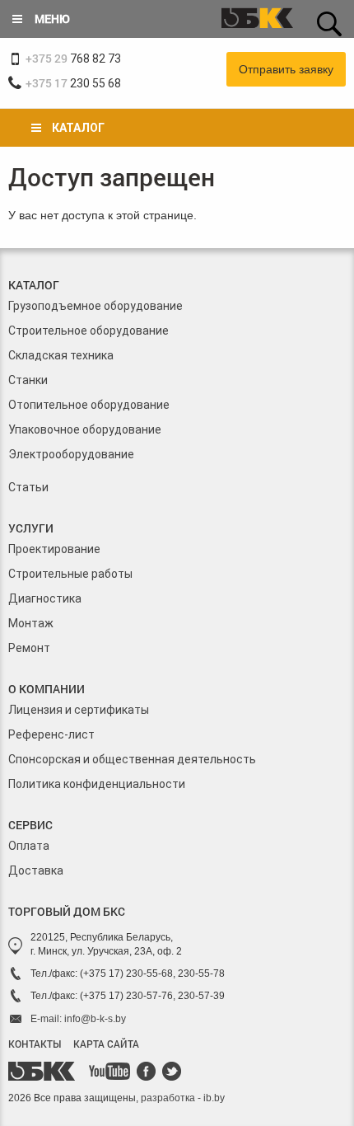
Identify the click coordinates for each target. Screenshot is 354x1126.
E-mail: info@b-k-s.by (78, 1019)
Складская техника (61, 355)
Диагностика (45, 598)
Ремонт (29, 647)
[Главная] (257, 19)
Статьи (28, 487)
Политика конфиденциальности (96, 784)
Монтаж (31, 623)
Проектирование (54, 549)
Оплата (28, 845)
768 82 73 (73, 58)
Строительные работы (70, 573)
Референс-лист (51, 734)
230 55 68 (73, 83)
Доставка (35, 870)
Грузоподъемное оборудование (95, 305)
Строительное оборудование (88, 330)
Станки (28, 380)
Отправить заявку (286, 69)
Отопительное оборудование (89, 404)
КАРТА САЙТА (106, 1043)
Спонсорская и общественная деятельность (132, 759)
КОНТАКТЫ (34, 1043)
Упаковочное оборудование (84, 429)
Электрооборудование (71, 454)
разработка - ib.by (183, 1098)
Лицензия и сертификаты (78, 709)
